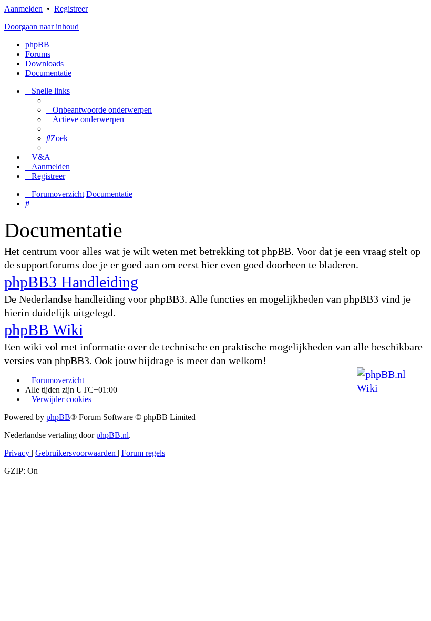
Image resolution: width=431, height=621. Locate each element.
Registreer (71, 8)
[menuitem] (99, 109)
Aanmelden (23, 8)
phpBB (37, 44)
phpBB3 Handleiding (71, 282)
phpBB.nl (112, 434)
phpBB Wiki (43, 329)
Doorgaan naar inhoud (41, 26)
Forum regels (143, 452)
